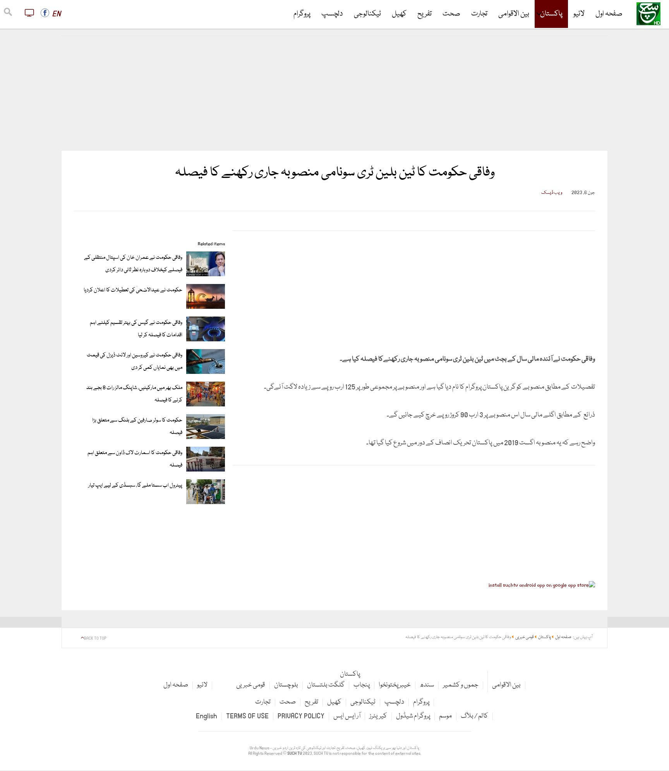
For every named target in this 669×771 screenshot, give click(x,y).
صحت (451, 14)
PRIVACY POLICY (301, 716)
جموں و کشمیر (461, 685)
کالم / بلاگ (474, 716)
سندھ (427, 685)
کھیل (399, 14)
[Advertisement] (334, 93)
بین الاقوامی (513, 14)
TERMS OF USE (247, 716)
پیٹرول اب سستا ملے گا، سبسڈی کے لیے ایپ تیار (135, 485)
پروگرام (301, 14)
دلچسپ (332, 14)
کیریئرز (378, 716)
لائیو (579, 14)
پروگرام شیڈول (413, 716)
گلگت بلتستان (326, 685)
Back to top (95, 638)
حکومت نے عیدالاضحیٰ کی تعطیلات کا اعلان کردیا (133, 290)
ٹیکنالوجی (367, 14)
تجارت (479, 14)
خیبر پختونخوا (395, 685)
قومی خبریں (250, 685)
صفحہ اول (609, 14)
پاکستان (551, 14)
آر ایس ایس (346, 716)
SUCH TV (295, 753)
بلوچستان (286, 685)
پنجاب (361, 685)
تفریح (424, 14)
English (206, 716)
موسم (445, 716)
